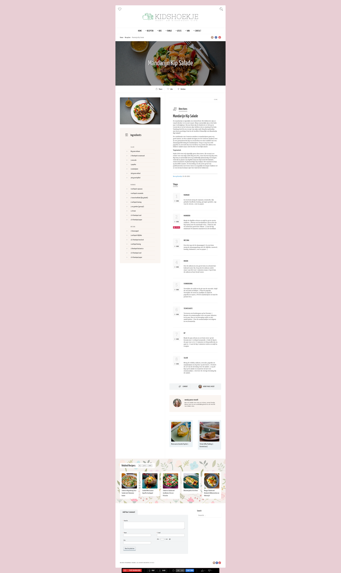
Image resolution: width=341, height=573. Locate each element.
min (182, 570)
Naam (125, 532)
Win (188, 31)
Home (140, 31)
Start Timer (189, 570)
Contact (198, 31)
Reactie (125, 520)
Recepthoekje (177, 176)
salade (149, 465)
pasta (144, 465)
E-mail (158, 532)
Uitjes (179, 31)
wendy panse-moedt (209, 386)
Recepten (150, 31)
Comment (185, 386)
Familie (169, 31)
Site (124, 540)
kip (140, 465)
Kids (160, 31)
